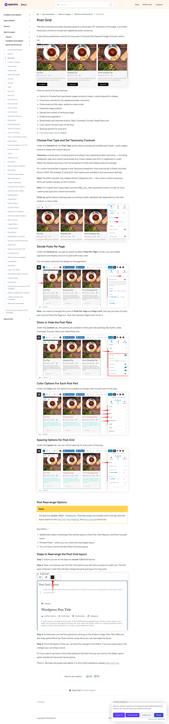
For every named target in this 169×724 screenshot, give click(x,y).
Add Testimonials (14, 75)
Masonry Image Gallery (16, 174)
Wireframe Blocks (14, 178)
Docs (24, 4)
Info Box (11, 79)
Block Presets (12, 220)
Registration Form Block (16, 237)
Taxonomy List (13, 158)
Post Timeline (12, 108)
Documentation (48, 14)
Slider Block (12, 245)
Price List (11, 95)
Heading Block (13, 195)
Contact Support (89, 690)
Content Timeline (14, 62)
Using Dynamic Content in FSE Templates (19, 287)
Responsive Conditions (16, 212)
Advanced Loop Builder (16, 303)
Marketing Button (14, 124)
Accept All (119, 715)
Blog (137, 4)
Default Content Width (16, 191)
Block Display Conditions (16, 166)
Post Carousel (13, 104)
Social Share (12, 66)
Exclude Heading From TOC (18, 145)
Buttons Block (13, 203)
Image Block (12, 199)
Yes (90, 676)
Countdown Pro (13, 253)
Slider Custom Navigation (17, 257)
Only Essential (132, 715)
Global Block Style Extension (18, 274)
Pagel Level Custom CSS (16, 249)
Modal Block (12, 232)
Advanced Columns (15, 116)
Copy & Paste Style (14, 183)
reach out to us (112, 663)
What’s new (147, 4)
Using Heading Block (15, 50)
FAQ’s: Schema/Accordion (17, 137)
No (98, 676)
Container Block (13, 207)
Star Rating (12, 170)
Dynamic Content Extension (18, 241)
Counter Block (13, 228)
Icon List (11, 91)
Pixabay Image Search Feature (18, 293)
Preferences (146, 715)
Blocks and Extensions (84, 14)
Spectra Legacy (64, 14)
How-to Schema (14, 133)
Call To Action (12, 112)
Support (159, 4)
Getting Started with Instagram (15, 298)
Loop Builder (12, 261)
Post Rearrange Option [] (53, 133)
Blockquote (12, 120)
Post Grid (11, 58)
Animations (12, 266)
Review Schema (13, 149)
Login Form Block (14, 270)
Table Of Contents (14, 129)
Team (9, 87)
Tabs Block (11, 162)
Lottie (10, 154)
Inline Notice (12, 141)
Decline (159, 715)
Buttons (10, 54)
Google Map (12, 70)
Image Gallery (12, 224)
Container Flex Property (16, 187)
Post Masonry (12, 100)
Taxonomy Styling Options (17, 216)
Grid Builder (12, 282)
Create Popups (13, 278)
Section (10, 83)
